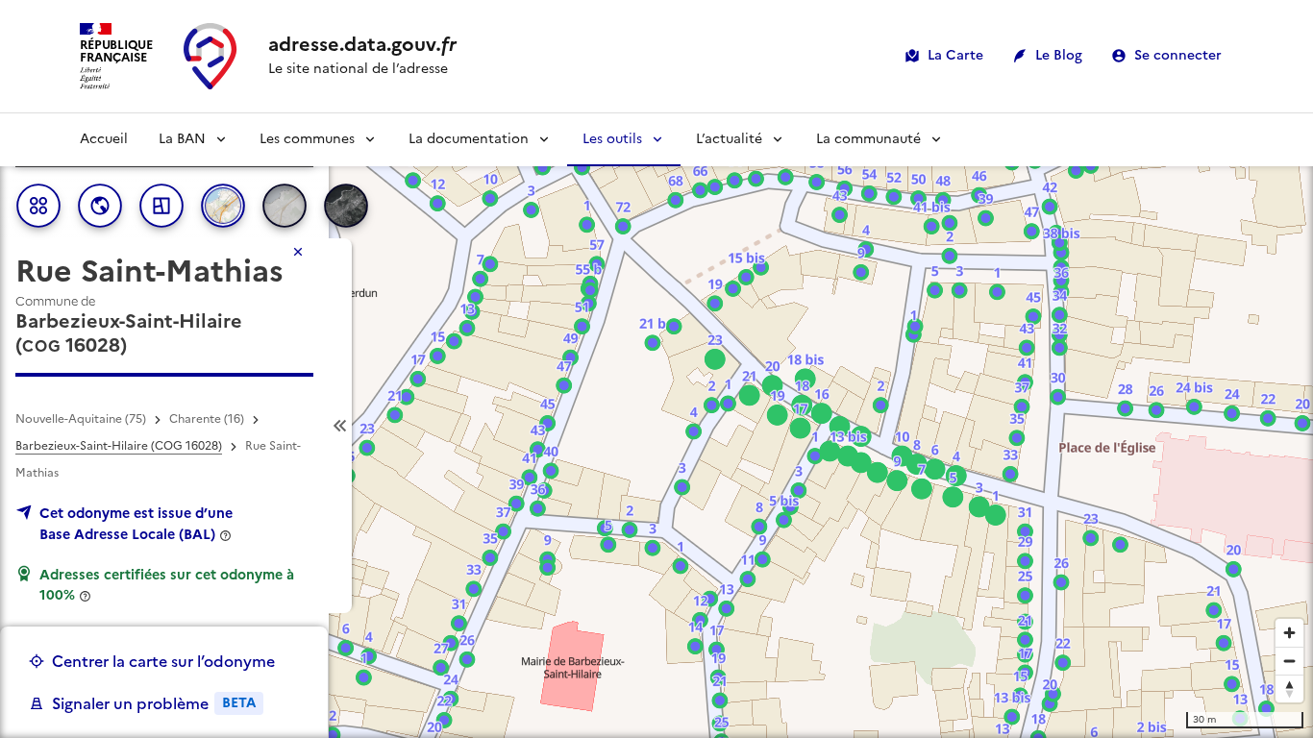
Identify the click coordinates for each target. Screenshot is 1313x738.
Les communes (307, 139)
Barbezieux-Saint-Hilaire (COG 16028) (118, 446)
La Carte (955, 55)
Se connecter (1178, 55)
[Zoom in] (1289, 633)
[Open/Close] (340, 425)
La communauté (868, 139)
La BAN (182, 139)
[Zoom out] (1289, 661)
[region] (656, 425)
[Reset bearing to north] (1289, 688)
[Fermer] (298, 251)
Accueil (104, 139)
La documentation (469, 139)
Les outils (612, 139)
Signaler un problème (154, 703)
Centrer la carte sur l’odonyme (163, 661)
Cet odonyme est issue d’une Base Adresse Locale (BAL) (136, 524)
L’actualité (729, 139)
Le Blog (1058, 55)
